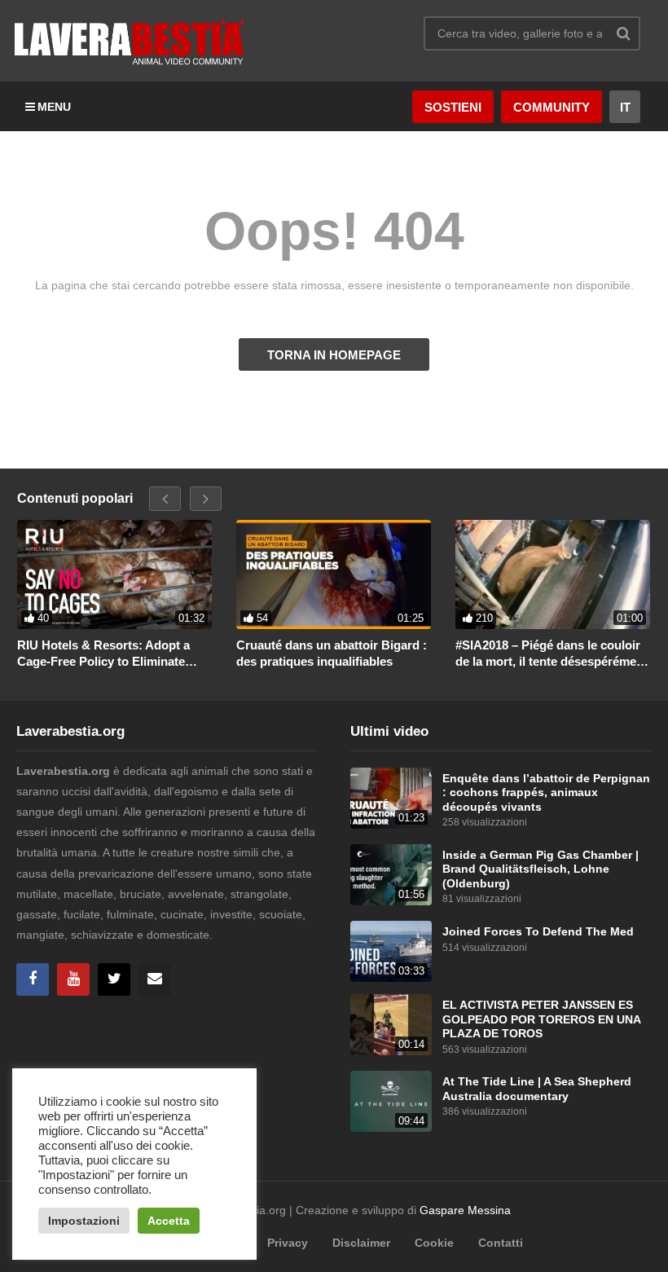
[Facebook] (32, 979)
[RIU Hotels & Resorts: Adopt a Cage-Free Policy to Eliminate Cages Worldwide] (114, 575)
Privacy (287, 1242)
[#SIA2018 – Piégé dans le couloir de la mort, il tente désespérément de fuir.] (552, 575)
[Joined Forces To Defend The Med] (391, 951)
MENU (54, 106)
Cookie (434, 1242)
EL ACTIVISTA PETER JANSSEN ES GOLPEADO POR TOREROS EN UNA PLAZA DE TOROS (541, 1019)
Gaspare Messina (465, 1210)
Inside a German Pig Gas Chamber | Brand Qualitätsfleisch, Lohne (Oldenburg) (540, 869)
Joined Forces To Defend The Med (538, 932)
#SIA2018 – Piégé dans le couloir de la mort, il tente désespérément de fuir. (551, 653)
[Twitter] (114, 979)
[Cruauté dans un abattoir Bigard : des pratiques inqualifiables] (333, 575)
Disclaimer (361, 1242)
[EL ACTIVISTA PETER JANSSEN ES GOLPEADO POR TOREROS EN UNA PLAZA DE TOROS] (391, 1024)
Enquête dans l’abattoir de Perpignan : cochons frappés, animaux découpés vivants (546, 792)
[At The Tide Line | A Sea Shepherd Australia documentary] (391, 1101)
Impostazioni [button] (84, 1220)
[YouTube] (73, 979)
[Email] (154, 979)
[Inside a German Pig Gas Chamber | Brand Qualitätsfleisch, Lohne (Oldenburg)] (391, 874)
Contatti (500, 1242)
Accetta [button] (168, 1220)
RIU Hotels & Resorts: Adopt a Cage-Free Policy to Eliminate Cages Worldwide (103, 653)
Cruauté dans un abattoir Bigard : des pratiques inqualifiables (331, 653)
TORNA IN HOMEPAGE (334, 355)
